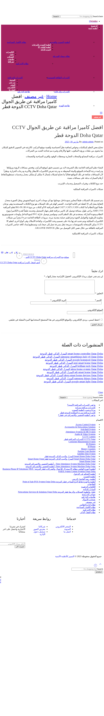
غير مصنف (34, 96)
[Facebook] (98, 532)
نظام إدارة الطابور (87, 505)
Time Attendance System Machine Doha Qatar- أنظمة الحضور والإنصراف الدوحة (60, 466)
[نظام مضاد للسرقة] (79, 54)
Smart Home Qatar (87, 461)
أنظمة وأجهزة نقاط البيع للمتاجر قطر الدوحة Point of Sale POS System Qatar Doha (59, 482)
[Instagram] (93, 532)
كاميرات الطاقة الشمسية (58, 77)
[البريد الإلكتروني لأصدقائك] (2, 253)
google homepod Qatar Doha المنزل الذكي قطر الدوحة (74, 359)
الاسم (98, 300)
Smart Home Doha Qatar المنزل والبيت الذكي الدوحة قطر (69, 456)
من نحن (12, 83)
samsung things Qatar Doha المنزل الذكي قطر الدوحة (74, 378)
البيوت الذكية (46, 50)
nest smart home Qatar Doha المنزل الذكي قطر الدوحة (74, 363)
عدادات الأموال (88, 499)
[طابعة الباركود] (40, 90)
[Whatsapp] (84, 532)
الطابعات (91, 484)
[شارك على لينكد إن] (7, 253)
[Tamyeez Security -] (65, 14)
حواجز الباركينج (88, 494)
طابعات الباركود (88, 497)
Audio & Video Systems (85, 434)
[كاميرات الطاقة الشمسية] (79, 76)
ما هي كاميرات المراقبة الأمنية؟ (81, 405)
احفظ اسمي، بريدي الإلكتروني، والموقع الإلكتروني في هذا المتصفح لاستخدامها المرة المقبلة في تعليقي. (54, 320)
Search (56, 17)
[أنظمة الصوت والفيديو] (79, 40)
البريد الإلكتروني (58, 300)
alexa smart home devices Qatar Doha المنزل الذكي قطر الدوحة (69, 375)
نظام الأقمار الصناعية (16, 42)
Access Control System (85, 424)
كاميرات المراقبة (15, 77)
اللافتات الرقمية (88, 487)
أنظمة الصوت (89, 476)
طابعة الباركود (23, 91)
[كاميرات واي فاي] (79, 90)
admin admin (87, 142)
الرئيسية (94, 26)
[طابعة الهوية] (79, 104)
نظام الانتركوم (22, 63)
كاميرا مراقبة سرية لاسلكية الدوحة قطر (77, 413)
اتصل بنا (12, 90)
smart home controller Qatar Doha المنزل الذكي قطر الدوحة (71, 353)
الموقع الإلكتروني (95, 310)
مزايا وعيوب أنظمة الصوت (83, 410)
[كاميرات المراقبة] (32, 76)
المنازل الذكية (89, 489)
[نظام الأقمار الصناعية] (36, 40)
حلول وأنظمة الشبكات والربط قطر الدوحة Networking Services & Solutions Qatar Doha (56, 492)
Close (100, 392)
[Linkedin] (80, 532)
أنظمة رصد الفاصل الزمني (83, 479)
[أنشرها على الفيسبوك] (12, 253)
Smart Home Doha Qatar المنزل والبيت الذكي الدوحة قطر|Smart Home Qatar (61, 459)
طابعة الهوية (64, 105)
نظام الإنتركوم (89, 510)
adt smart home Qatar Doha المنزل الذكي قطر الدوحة (75, 372)
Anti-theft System (87, 429)
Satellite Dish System (86, 454)
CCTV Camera (88, 437)
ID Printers (90, 444)
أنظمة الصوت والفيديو (60, 42)
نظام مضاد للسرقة (61, 56)
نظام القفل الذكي (87, 512)
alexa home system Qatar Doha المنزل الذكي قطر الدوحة (73, 369)
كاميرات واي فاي (62, 91)
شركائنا (11, 62)
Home (51, 96)
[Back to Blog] (74, 255)
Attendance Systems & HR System (80, 432)
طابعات (11, 59)
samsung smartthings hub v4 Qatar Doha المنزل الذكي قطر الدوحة (68, 356)
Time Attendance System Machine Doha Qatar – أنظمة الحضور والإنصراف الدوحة (60, 464)
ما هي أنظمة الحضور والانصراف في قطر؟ (76, 415)
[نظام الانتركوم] (38, 62)
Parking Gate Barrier (86, 451)
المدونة (12, 80)
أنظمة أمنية (93, 28)
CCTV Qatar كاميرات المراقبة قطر (79, 439)
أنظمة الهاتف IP (44, 47)
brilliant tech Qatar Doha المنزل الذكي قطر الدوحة (76, 366)
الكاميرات (10, 52)
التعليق (99, 293)
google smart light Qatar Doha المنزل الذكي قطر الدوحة (73, 381)
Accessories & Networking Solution (80, 427)
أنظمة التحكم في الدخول (84, 474)
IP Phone (91, 446)
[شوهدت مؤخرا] (95, 566)
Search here (97, 16)
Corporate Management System (82, 441)
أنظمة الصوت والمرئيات (41, 45)
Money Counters (88, 449)
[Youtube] (89, 532)
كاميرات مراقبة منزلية (85, 407)
